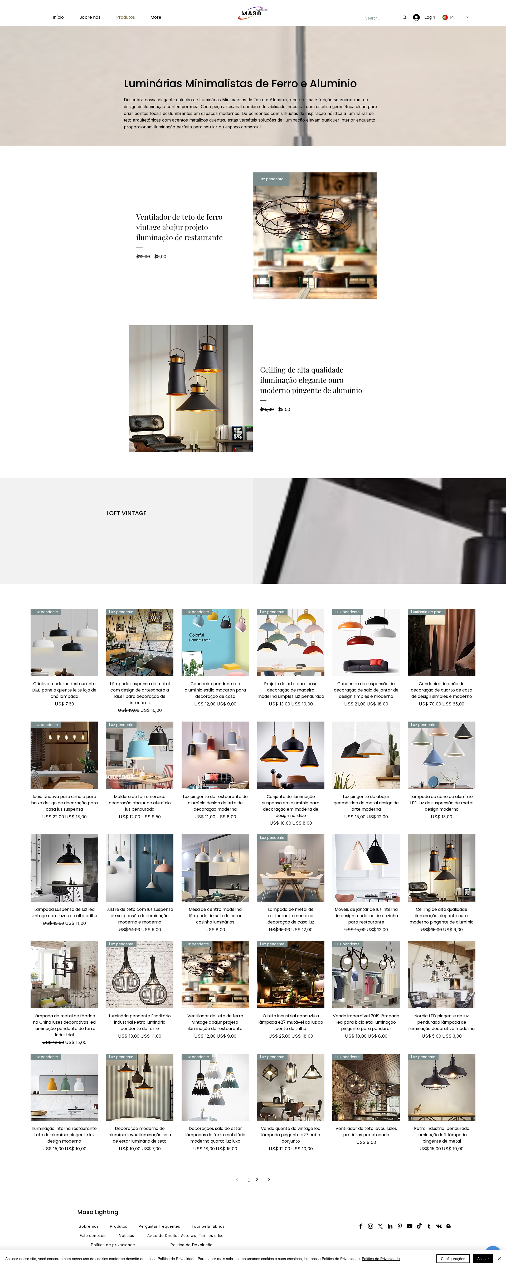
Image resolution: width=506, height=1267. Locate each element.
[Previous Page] (237, 1179)
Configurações (453, 1258)
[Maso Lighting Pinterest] (399, 1226)
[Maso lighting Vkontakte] (438, 1226)
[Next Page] (269, 1179)
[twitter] (380, 1226)
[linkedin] (390, 1226)
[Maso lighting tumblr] (429, 1226)
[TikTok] (419, 1226)
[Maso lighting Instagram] (370, 1226)
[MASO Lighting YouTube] (409, 1226)
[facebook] (360, 1226)
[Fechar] (500, 1258)
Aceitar (483, 1258)
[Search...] (405, 17)
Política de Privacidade (381, 1258)
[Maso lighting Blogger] (448, 1226)
